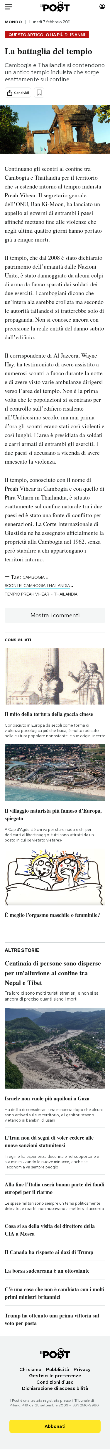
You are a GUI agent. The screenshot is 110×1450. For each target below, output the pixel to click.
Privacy (82, 1369)
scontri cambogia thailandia (37, 585)
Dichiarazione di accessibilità (55, 1388)
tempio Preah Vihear (27, 594)
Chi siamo (30, 1369)
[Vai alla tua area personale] (102, 7)
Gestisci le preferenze (55, 1376)
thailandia (65, 594)
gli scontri (46, 169)
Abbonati (55, 1426)
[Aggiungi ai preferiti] (39, 92)
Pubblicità (57, 1369)
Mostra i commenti (55, 615)
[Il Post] (54, 6)
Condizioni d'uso (55, 1382)
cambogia (34, 577)
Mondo (13, 21)
